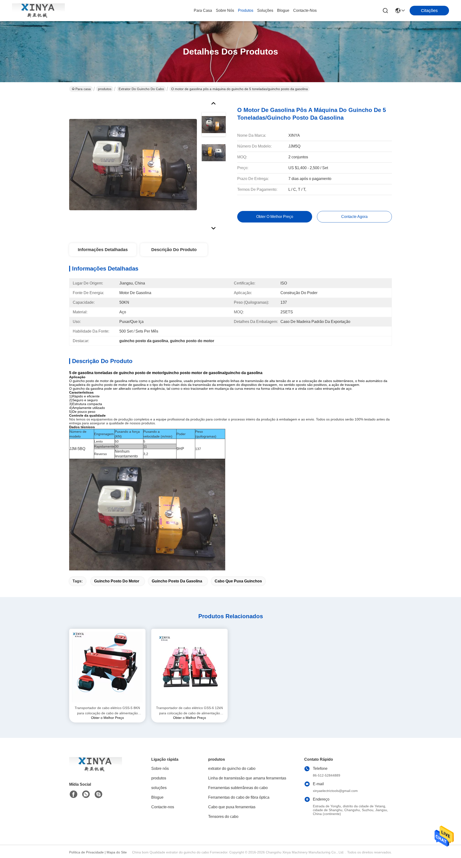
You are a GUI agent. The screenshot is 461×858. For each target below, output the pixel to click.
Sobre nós (225, 10)
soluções (265, 10)
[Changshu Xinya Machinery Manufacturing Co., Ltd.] (38, 10)
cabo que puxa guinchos (238, 581)
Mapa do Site (117, 852)
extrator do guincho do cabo (141, 89)
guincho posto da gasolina (177, 581)
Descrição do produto (174, 249)
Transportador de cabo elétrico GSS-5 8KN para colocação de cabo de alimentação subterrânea (107, 711)
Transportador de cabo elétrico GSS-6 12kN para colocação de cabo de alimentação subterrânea (189, 711)
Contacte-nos (305, 10)
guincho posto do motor (116, 581)
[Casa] (95, 770)
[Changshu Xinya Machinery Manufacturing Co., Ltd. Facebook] (73, 794)
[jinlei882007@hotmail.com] (98, 794)
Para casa (203, 10)
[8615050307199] (86, 794)
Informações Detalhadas (103, 249)
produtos (245, 10)
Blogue (283, 10)
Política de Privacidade (86, 852)
